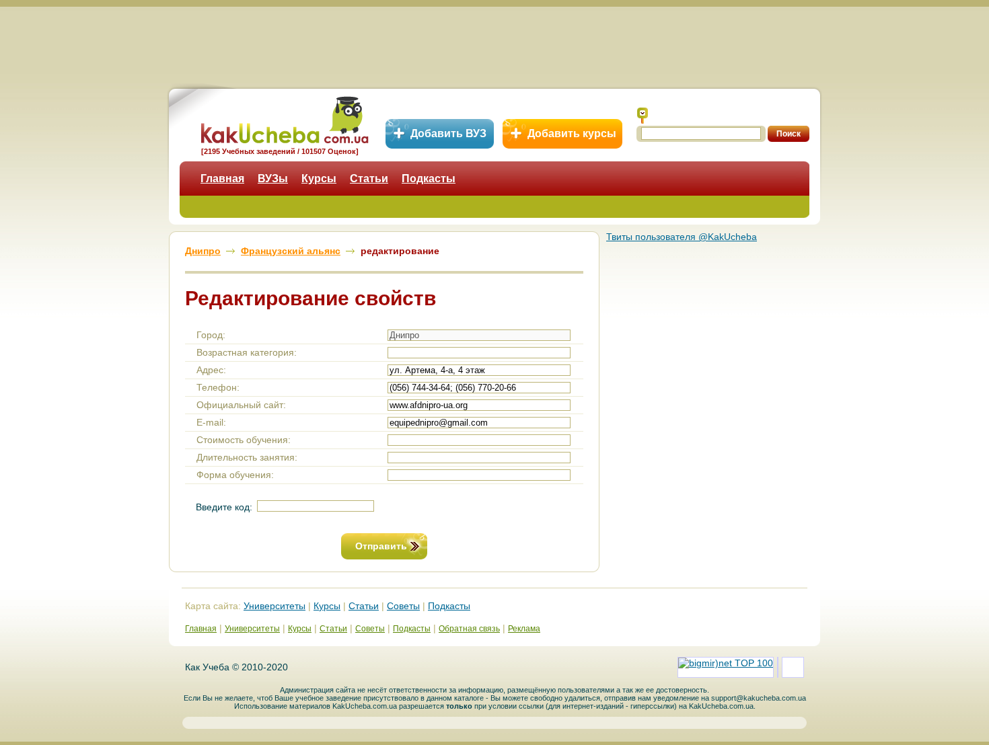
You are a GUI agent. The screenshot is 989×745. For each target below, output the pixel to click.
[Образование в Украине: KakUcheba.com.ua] (283, 118)
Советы (403, 605)
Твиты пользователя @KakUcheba (681, 236)
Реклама (524, 628)
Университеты (274, 605)
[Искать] (642, 116)
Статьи (369, 178)
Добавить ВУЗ (448, 133)
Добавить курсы (571, 133)
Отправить (381, 546)
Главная (222, 178)
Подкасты (428, 178)
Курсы (318, 178)
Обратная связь (469, 628)
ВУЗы (273, 178)
